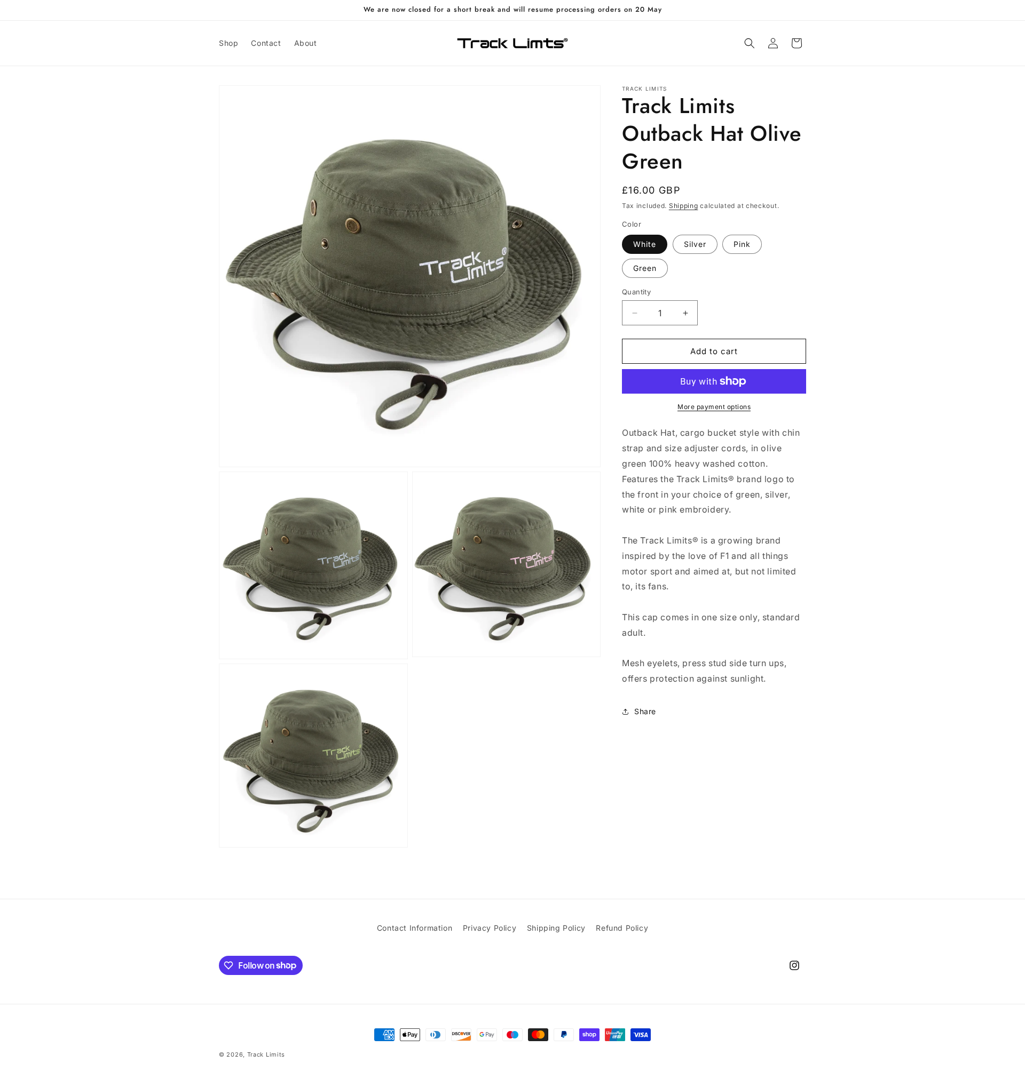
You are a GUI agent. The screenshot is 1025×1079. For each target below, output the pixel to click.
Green (645, 268)
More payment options (714, 407)
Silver (695, 244)
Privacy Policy (489, 927)
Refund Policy (622, 927)
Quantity (636, 291)
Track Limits (266, 1054)
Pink (742, 244)
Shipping (683, 206)
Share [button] (645, 711)
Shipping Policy (556, 927)
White (644, 244)
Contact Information (414, 927)
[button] (749, 43)
